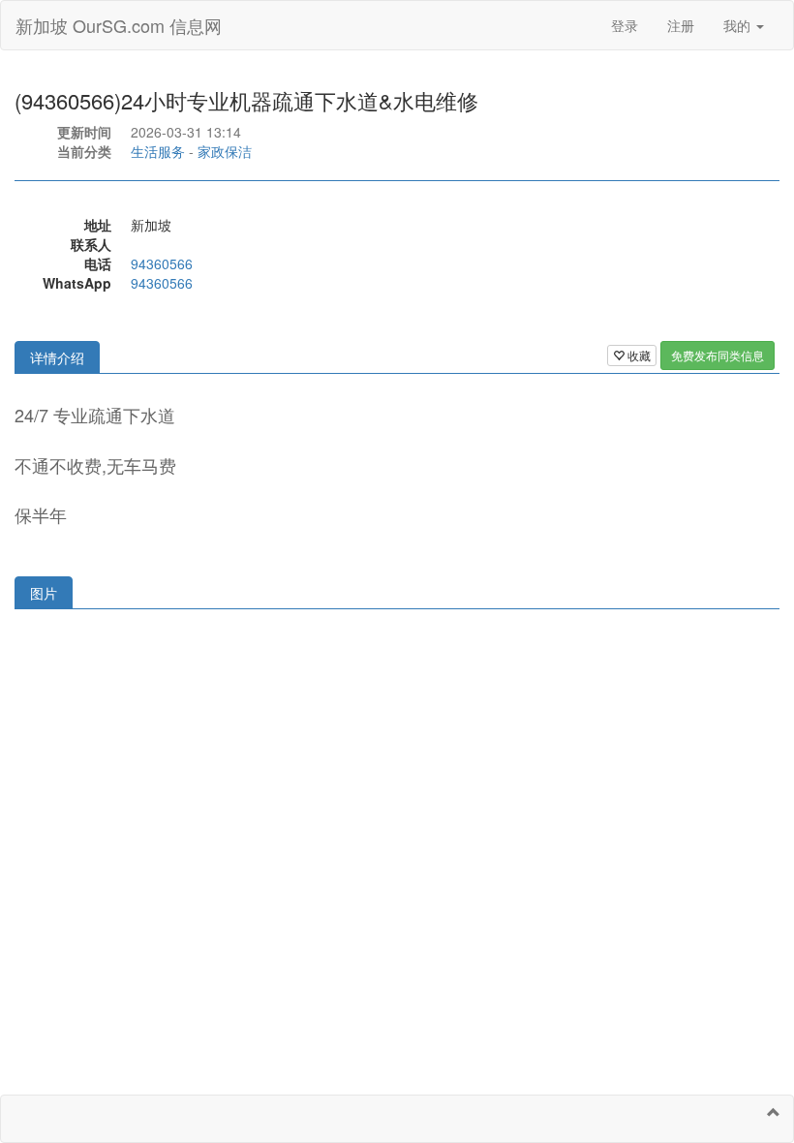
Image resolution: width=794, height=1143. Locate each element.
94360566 (162, 263)
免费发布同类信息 (717, 355)
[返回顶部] (773, 1112)
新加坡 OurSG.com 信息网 (118, 25)
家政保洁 (225, 151)
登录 (624, 25)
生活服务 (158, 151)
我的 (738, 25)
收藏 (638, 355)
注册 (680, 25)
